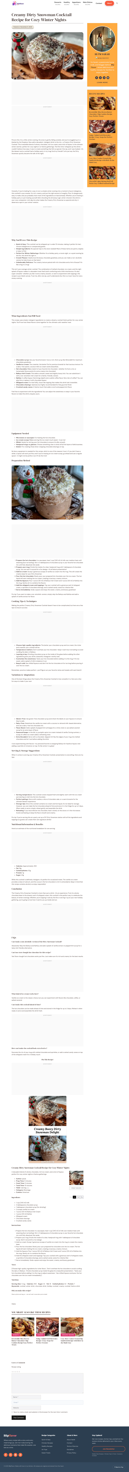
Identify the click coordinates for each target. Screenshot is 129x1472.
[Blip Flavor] (18, 3)
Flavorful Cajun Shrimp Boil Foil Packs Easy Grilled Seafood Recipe (102, 182)
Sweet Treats (46, 1453)
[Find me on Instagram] (104, 77)
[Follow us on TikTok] (20, 1455)
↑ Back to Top (118, 1467)
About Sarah (71, 1440)
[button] (117, 3)
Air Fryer (44, 1449)
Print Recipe (76, 1188)
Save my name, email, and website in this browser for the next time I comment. (41, 1412)
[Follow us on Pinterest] (15, 1455)
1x (74, 1197)
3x (82, 1197)
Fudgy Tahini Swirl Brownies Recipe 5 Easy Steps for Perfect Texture (47, 1340)
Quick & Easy (46, 1440)
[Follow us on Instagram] (10, 1455)
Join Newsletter (109, 1449)
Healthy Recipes (47, 1446)
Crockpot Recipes (68, 1335)
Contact (99, 3)
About (109, 3)
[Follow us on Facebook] (6, 1455)
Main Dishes (87, 2)
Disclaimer (70, 1449)
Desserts (57, 2)
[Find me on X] (100, 77)
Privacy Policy (71, 1453)
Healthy (67, 2)
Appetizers (76, 2)
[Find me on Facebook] (96, 77)
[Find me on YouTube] (108, 77)
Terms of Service (72, 1446)
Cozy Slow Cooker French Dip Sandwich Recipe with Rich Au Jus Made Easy (72, 1340)
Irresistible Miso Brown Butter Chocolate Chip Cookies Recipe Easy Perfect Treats (22, 1341)
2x (78, 1197)
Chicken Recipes (47, 1443)
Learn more (102, 82)
